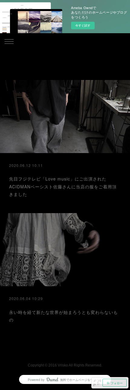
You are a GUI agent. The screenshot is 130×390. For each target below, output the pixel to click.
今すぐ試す (82, 25)
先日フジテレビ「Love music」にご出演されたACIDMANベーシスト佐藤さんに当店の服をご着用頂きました (63, 186)
